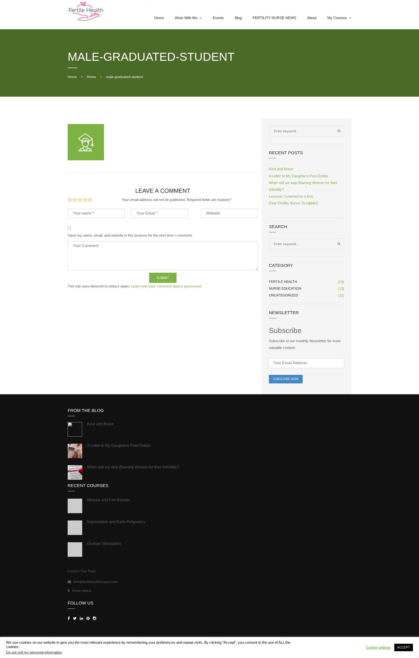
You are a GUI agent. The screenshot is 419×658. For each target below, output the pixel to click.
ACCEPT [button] (403, 647)
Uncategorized (283, 295)
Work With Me (186, 18)
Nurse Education (285, 288)
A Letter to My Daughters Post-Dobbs (298, 176)
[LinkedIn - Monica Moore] (81, 618)
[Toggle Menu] (144, 4)
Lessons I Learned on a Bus (291, 196)
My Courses (337, 18)
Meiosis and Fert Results (108, 500)
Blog (238, 18)
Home (159, 18)
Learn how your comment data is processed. (166, 286)
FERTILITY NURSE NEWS (274, 18)
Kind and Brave (281, 169)
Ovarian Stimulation (104, 544)
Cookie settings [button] (378, 648)
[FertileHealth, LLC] (69, 618)
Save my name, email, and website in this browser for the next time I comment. (130, 235)
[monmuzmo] (88, 618)
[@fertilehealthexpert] (94, 618)
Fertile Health (283, 282)
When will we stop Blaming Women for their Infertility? (133, 467)
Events (218, 18)
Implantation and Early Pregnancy (116, 522)
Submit (162, 278)
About (311, 18)
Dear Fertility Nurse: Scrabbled (293, 203)
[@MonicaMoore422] (75, 618)
